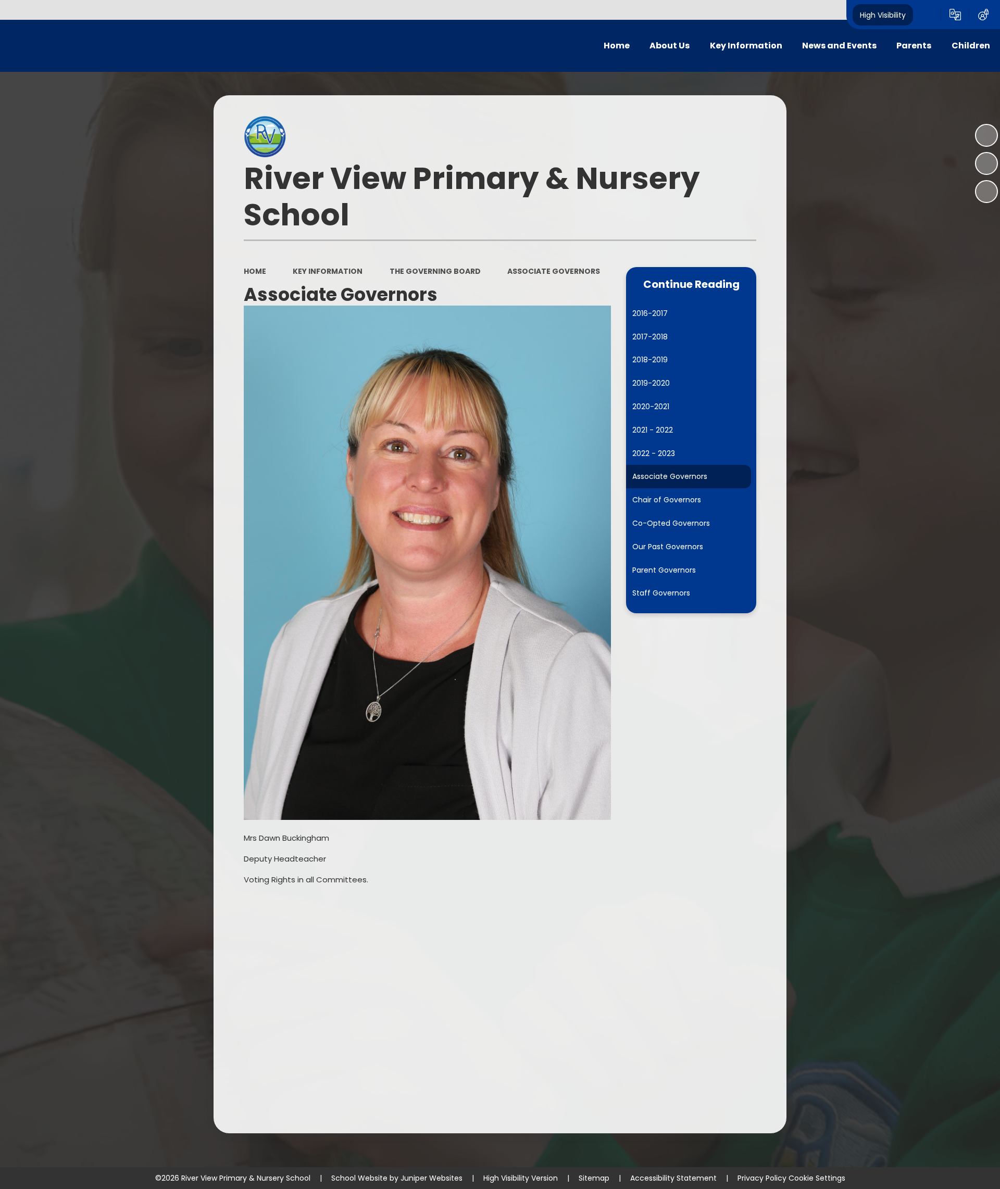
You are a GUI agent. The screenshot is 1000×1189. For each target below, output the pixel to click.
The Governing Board (435, 271)
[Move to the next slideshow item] (986, 191)
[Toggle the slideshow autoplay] (986, 135)
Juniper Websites (432, 1178)
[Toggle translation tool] (955, 15)
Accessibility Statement (673, 1178)
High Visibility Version (520, 1178)
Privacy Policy (762, 1178)
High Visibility (883, 14)
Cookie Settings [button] (817, 1178)
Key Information (327, 271)
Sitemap (594, 1178)
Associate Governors (553, 271)
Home (255, 271)
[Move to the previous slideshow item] (986, 163)
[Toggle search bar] (927, 15)
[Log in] (983, 15)
